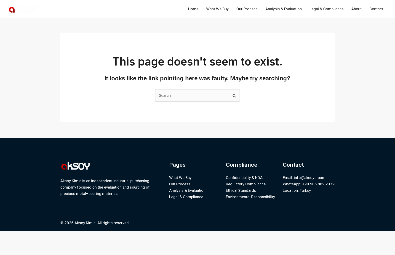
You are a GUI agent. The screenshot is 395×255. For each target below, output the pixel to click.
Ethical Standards (241, 190)
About (356, 9)
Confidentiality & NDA (244, 177)
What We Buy (217, 9)
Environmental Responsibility (250, 197)
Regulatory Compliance (246, 184)
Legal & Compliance (327, 9)
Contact (376, 9)
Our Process (247, 9)
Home (193, 9)
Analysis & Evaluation (283, 9)
